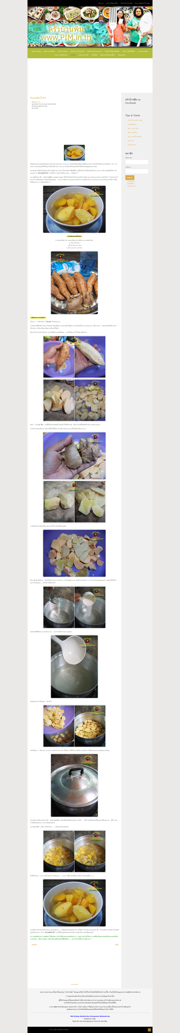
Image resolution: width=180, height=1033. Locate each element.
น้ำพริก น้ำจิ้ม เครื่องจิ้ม (112, 51)
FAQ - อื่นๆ (131, 141)
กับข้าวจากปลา (63, 51)
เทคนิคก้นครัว (132, 124)
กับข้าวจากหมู (36, 51)
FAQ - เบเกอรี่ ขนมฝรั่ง (135, 137)
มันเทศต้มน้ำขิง (38, 97)
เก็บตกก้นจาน (132, 145)
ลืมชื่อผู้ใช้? (130, 184)
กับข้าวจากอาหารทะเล (94, 51)
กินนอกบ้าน (121, 55)
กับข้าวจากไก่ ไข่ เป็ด (77, 51)
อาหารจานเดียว (143, 51)
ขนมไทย (73, 55)
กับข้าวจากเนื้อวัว (49, 51)
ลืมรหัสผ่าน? (131, 181)
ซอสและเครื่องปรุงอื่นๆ (107, 55)
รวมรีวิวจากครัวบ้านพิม (135, 120)
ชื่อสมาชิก (128, 158)
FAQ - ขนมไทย (132, 132)
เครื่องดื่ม (94, 55)
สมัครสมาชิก (131, 186)
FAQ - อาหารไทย (133, 128)
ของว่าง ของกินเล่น (61, 55)
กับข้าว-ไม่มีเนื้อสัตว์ (128, 51)
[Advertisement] (90, 75)
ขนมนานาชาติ (83, 55)
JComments (74, 984)
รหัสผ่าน (128, 167)
